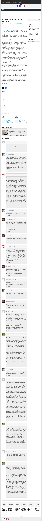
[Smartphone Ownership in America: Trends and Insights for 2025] (18, 504)
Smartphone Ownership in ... (7, 2)
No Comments (21, 118)
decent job (12, 35)
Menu (3, 9)
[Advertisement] (21, 14)
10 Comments (21, 122)
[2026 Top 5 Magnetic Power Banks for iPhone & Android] (5, 504)
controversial (5, 31)
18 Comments (20, 23)
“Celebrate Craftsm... (17, 2)
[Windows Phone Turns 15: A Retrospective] (31, 504)
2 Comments (7, 118)
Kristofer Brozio (8, 246)
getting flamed (11, 30)
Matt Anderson (8, 154)
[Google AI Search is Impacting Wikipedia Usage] (37, 504)
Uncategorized (14, 23)
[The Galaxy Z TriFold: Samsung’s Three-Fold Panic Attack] (11, 504)
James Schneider (32, 33)
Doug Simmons (4, 23)
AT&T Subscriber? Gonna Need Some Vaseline (22, 100)
